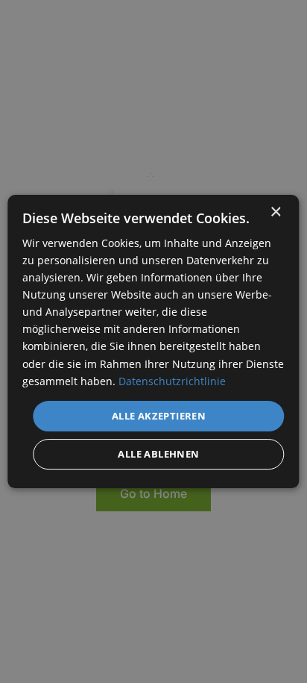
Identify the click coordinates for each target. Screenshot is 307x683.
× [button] (275, 212)
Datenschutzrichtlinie (172, 381)
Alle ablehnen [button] (158, 454)
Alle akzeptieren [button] (159, 415)
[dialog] (153, 342)
